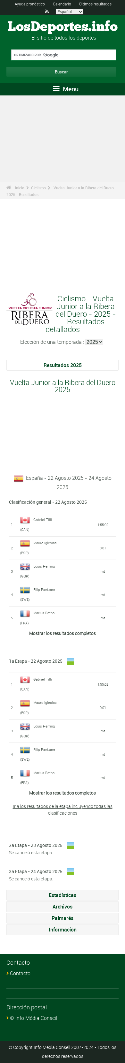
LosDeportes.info (63, 27)
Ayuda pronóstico (30, 3)
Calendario (62, 3)
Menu (70, 89)
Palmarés (62, 918)
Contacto (20, 973)
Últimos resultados (95, 3)
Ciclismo (38, 187)
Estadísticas (62, 895)
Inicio (19, 187)
